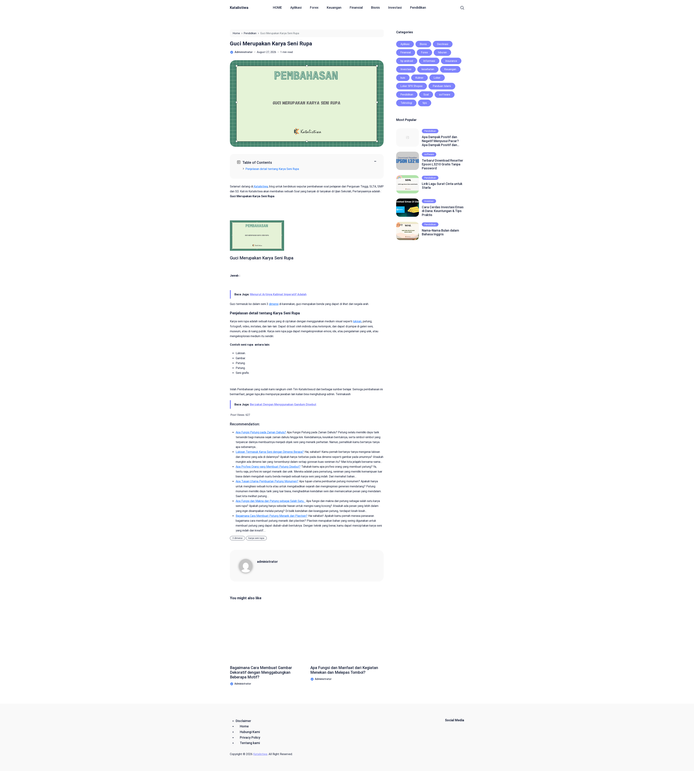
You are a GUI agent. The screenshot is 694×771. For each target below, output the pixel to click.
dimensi (274, 304)
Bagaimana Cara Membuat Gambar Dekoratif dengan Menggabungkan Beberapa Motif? (261, 672)
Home (244, 726)
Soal (426, 94)
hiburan (442, 52)
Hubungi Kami (250, 732)
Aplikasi (296, 7)
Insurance (451, 61)
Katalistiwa (239, 7)
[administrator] (248, 565)
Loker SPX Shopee (411, 86)
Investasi (395, 7)
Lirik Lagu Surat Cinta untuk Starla (442, 186)
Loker (437, 77)
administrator (267, 561)
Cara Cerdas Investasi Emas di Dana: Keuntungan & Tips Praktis (443, 211)
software (444, 94)
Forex (314, 7)
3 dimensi (237, 538)
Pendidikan (418, 7)
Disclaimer (243, 721)
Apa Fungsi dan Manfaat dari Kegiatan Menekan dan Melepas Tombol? (344, 670)
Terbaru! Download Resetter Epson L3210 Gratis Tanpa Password (442, 164)
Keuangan (334, 7)
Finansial (356, 7)
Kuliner (419, 77)
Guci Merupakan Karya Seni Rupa (271, 43)
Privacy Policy (250, 737)
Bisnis (375, 7)
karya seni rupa (256, 538)
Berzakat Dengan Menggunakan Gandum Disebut (283, 404)
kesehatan (428, 69)
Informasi (429, 61)
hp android (406, 61)
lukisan (357, 321)
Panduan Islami (442, 86)
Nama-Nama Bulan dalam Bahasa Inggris (440, 232)
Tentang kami (250, 743)
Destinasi (442, 44)
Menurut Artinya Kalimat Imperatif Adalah (278, 294)
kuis (402, 77)
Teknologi (406, 102)
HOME (277, 7)
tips (424, 102)
